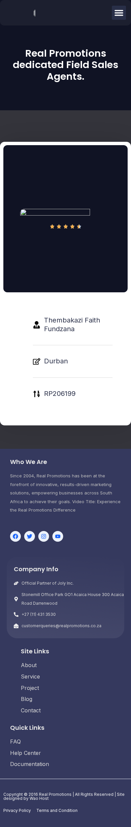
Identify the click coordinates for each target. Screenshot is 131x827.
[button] (119, 13)
